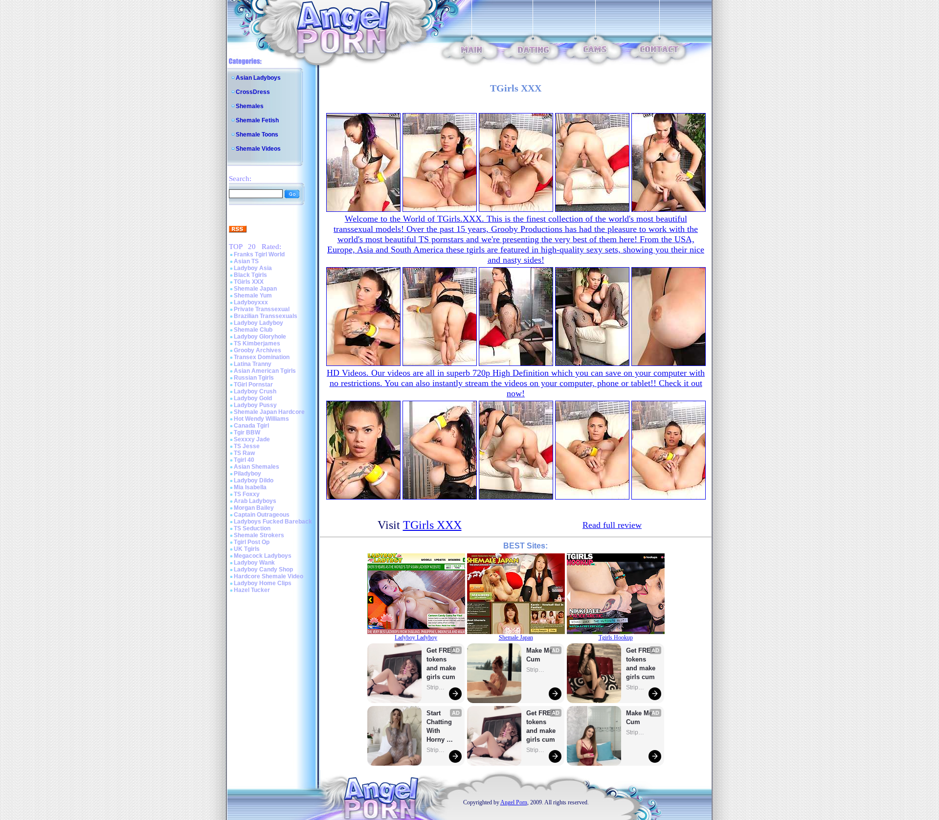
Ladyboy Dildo (253, 480)
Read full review (612, 525)
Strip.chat (436, 687)
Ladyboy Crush (255, 391)
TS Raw (244, 453)
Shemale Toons (257, 134)
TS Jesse (247, 446)
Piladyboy (247, 473)
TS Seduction (252, 528)
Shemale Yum (253, 295)
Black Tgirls (250, 275)
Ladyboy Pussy (255, 405)
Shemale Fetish (257, 120)
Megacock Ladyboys (262, 555)
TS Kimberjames (257, 343)
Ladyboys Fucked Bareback (273, 521)
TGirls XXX (249, 281)
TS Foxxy (247, 494)
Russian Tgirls (254, 377)
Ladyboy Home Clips (262, 583)
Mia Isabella (250, 487)
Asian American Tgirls (265, 370)
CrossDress (253, 92)
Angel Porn (513, 802)
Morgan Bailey (254, 507)
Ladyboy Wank (254, 562)
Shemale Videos (258, 148)
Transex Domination (262, 357)
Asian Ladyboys (258, 77)
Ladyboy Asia (253, 268)
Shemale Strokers (259, 535)
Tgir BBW (247, 432)
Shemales (250, 106)
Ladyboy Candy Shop (263, 569)
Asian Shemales (256, 466)
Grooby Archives (257, 350)
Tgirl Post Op (251, 542)
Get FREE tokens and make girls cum (441, 664)
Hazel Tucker (252, 590)
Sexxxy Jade (252, 439)
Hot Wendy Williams (261, 418)
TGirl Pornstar (253, 384)
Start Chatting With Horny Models (440, 726)
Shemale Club (253, 329)
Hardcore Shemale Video (268, 576)
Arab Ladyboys (255, 501)
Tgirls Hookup (616, 637)
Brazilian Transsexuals (265, 316)
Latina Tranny (252, 364)
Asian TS (246, 261)
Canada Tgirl (251, 425)
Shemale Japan (255, 288)
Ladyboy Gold (253, 398)
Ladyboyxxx (251, 302)
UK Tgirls (247, 549)
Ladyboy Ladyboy (258, 322)
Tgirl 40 (244, 459)
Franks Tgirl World (259, 254)
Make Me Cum (540, 655)
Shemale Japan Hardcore (269, 412)
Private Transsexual (262, 309)
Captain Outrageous (262, 514)
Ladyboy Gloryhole (260, 336)
